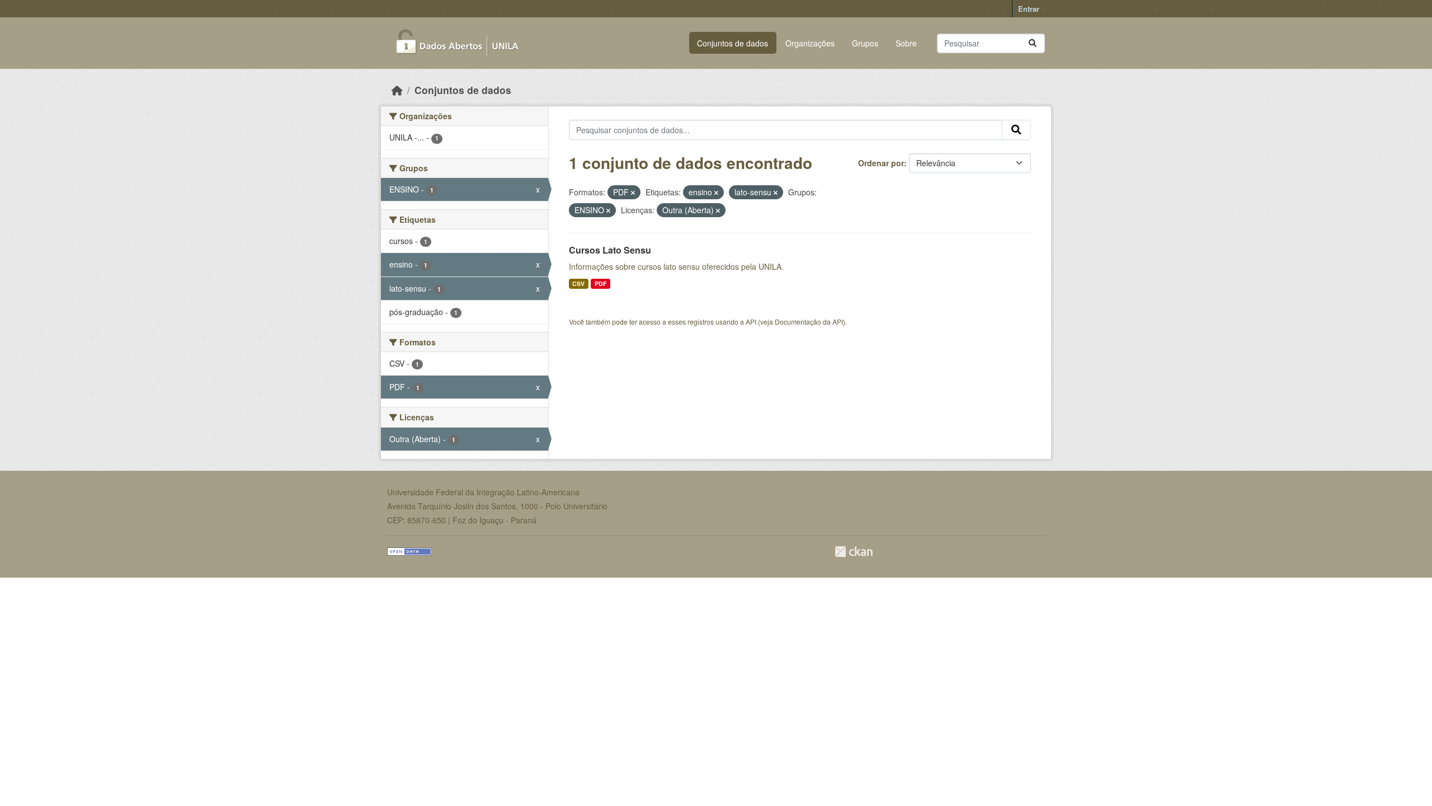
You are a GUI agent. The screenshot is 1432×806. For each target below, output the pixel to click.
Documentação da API (809, 321)
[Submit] (1032, 43)
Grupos (865, 43)
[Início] (397, 90)
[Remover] (633, 192)
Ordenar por (881, 162)
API (751, 321)
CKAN (854, 551)
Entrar (1028, 8)
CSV (578, 283)
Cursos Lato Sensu (610, 249)
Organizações (810, 43)
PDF (600, 283)
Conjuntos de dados (732, 43)
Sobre (906, 43)
